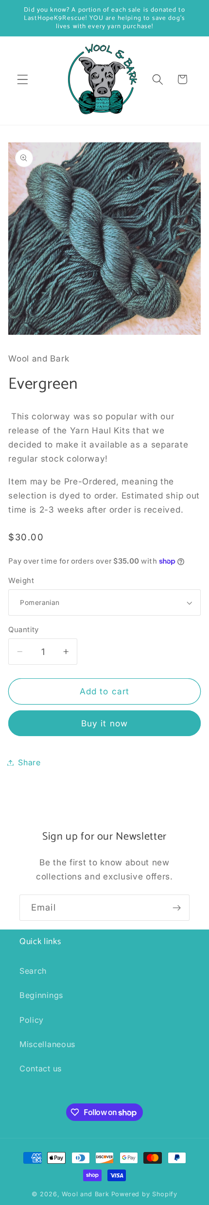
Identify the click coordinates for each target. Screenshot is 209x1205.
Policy (31, 1020)
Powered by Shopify (144, 1194)
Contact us (40, 1068)
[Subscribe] (176, 908)
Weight (21, 580)
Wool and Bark (85, 1194)
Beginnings (41, 995)
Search (33, 971)
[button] (22, 79)
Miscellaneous (47, 1044)
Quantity (23, 629)
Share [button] (29, 762)
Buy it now (104, 723)
